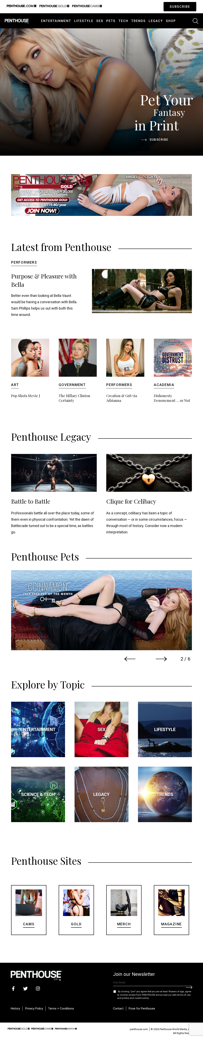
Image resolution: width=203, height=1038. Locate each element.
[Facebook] (13, 988)
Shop (171, 21)
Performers (24, 262)
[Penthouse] (17, 20)
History (15, 1008)
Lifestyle (83, 21)
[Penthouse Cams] (42, 1028)
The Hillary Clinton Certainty (74, 398)
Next (161, 659)
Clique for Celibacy (131, 501)
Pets (111, 21)
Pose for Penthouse (142, 1008)
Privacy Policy (34, 1008)
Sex (99, 21)
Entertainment (56, 21)
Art (15, 385)
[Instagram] (37, 988)
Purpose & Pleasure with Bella (44, 280)
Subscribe (180, 7)
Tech (123, 21)
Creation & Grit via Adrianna (121, 398)
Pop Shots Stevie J (25, 395)
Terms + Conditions (61, 1008)
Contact (118, 1008)
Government (72, 385)
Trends (138, 21)
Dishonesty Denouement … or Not (172, 398)
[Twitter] (25, 988)
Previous (129, 659)
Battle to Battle (30, 501)
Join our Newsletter (134, 974)
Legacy (156, 21)
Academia (164, 385)
